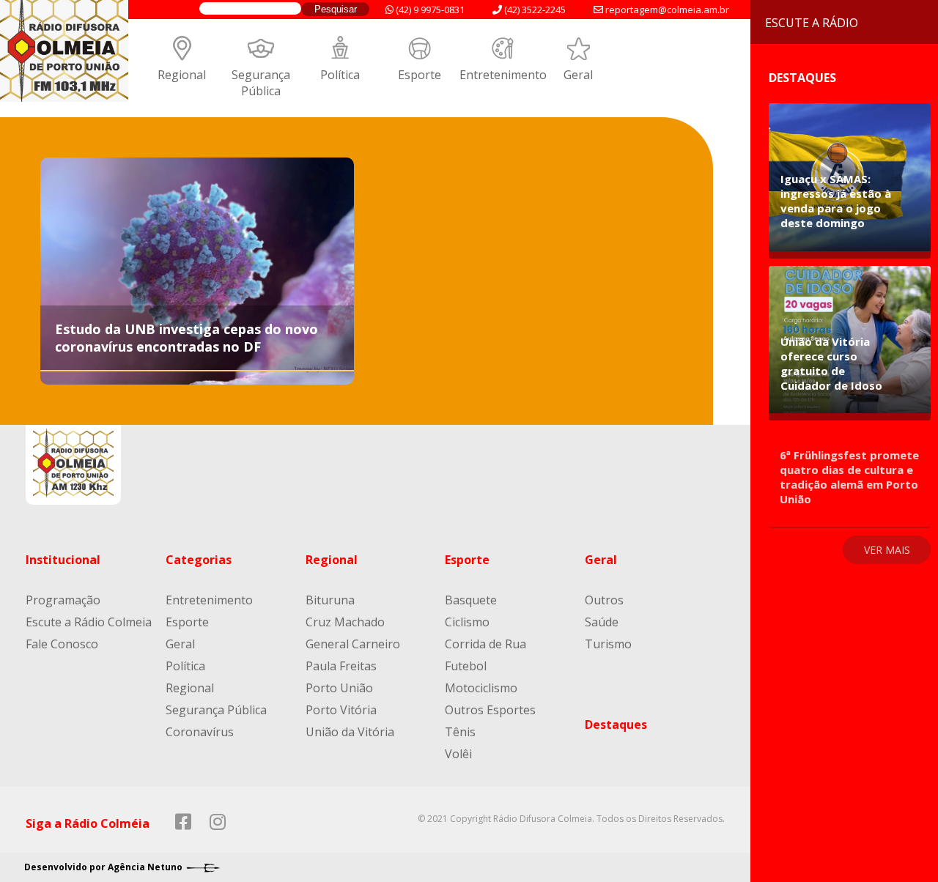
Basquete (471, 600)
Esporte (419, 75)
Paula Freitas (341, 666)
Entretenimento (503, 75)
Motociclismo (481, 688)
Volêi (458, 754)
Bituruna (330, 600)
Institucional (63, 560)
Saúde (601, 622)
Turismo (608, 644)
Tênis (460, 732)
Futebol (466, 666)
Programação (63, 600)
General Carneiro (353, 644)
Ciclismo (467, 622)
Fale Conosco (62, 644)
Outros (604, 600)
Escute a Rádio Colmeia (89, 622)
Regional (182, 75)
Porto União (339, 688)
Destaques (616, 724)
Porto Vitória (341, 710)
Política (340, 75)
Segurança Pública (261, 83)
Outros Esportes (490, 710)
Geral (578, 75)
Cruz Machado (345, 622)
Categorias (199, 560)
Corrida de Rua (485, 644)
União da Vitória (350, 732)
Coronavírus (200, 732)
